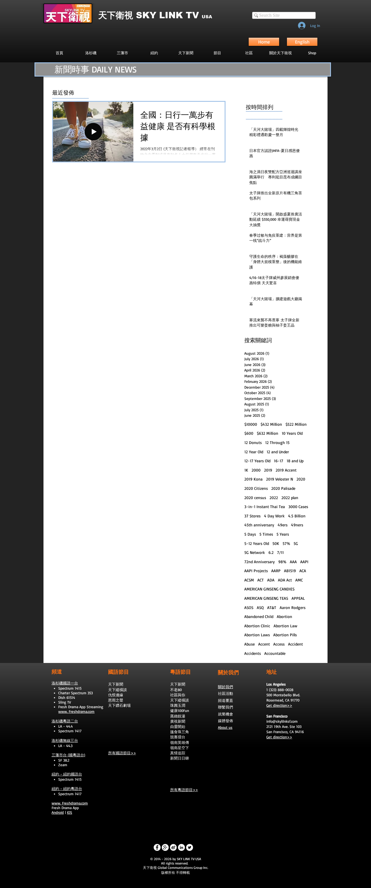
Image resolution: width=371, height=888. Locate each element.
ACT (260, 579)
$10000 (250, 424)
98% (282, 561)
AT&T (271, 607)
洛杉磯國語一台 (65, 683)
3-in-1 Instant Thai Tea (264, 506)
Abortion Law (285, 625)
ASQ (260, 607)
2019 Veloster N (279, 478)
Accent (264, 643)
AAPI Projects (256, 570)
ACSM (249, 579)
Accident (295, 643)
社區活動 (225, 693)
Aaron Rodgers (292, 607)
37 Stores (252, 515)
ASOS (248, 607)
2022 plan (289, 497)
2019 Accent (286, 469)
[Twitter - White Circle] (189, 847)
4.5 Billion (296, 515)
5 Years (283, 534)
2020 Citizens (256, 488)
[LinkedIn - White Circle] (181, 847)
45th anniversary (259, 524)
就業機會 (225, 714)
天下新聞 (115, 684)
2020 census (255, 497)
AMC (299, 579)
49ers (283, 524)
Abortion (284, 616)
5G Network (254, 552)
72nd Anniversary (259, 561)
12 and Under (278, 451)
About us (225, 727)
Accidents (252, 653)
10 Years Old (292, 433)
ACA (302, 570)
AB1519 (290, 570)
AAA (293, 561)
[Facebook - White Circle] (157, 847)
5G (296, 543)
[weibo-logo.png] (173, 847)
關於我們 (225, 686)
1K (246, 469)
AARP (276, 570)
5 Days (250, 534)
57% (286, 543)
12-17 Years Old (257, 460)
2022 (274, 497)
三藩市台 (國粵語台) (68, 755)
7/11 (280, 552)
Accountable (274, 653)
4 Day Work (274, 515)
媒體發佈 (225, 720)
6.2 (271, 552)
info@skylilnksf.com (282, 721)
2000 (256, 469)
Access (279, 643)
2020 (301, 478)
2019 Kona (253, 478)
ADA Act (285, 579)
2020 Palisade (283, 488)
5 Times (266, 534)
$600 (248, 433)
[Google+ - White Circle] (165, 847)
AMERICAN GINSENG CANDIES (269, 588)
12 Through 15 (277, 442)
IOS (69, 812)
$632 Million (267, 433)
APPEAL (298, 598)
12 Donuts (253, 442)
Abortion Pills (285, 634)
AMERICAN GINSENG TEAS (266, 598)
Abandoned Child (258, 616)
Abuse (249, 643)
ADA (270, 579)
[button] (217, 52)
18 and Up (295, 460)
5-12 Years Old (256, 543)
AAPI (304, 561)
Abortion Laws (257, 634)
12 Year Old (253, 451)
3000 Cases (298, 506)
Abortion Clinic (257, 625)
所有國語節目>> (122, 753)
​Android (58, 812)
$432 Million (271, 424)
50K (275, 543)
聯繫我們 (225, 707)
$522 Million (296, 424)
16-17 (278, 460)
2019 (268, 469)
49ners (297, 524)
